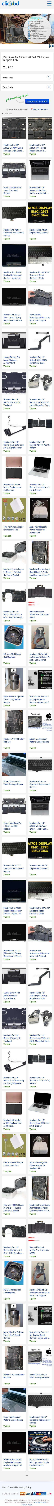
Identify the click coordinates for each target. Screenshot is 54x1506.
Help (4, 1487)
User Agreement (40, 1502)
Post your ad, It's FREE (37, 101)
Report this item (40, 109)
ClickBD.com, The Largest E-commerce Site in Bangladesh (10, 3)
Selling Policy (25, 1487)
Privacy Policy (27, 1505)
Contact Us (13, 1487)
